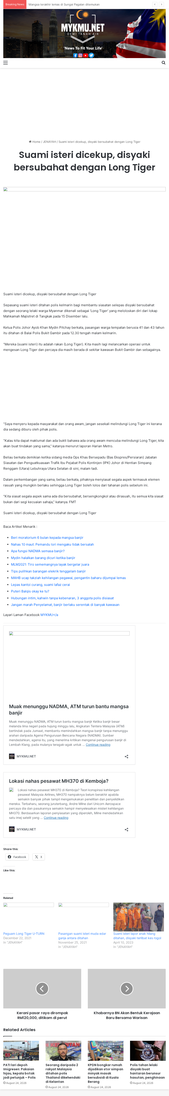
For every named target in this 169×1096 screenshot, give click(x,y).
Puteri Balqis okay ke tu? (30, 591)
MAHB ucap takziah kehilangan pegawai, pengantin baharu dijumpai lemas (68, 578)
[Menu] (5, 62)
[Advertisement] (84, 102)
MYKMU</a (49, 615)
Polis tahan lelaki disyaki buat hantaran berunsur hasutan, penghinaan (147, 1071)
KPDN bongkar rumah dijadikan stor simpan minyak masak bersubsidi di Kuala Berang (105, 1073)
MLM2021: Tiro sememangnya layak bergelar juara (50, 564)
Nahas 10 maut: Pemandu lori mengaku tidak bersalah (52, 544)
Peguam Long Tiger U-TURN (23, 933)
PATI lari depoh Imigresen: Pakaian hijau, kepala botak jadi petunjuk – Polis (19, 1071)
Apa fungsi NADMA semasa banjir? (38, 551)
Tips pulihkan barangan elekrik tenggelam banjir (48, 571)
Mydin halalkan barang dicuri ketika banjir (43, 558)
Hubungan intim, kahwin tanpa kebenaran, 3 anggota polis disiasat (62, 598)
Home (35, 141)
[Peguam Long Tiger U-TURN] (28, 917)
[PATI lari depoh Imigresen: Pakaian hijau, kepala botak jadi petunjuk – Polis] (21, 1051)
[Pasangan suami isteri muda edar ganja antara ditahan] (83, 917)
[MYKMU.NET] (84, 33)
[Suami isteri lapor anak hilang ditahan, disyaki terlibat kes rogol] (138, 917)
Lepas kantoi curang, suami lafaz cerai (40, 585)
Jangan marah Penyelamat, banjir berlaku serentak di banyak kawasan (65, 605)
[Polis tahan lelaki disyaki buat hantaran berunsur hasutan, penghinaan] (148, 1051)
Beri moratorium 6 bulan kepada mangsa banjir (47, 537)
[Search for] (163, 62)
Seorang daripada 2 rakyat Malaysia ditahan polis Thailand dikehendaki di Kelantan (63, 1073)
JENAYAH (49, 141)
